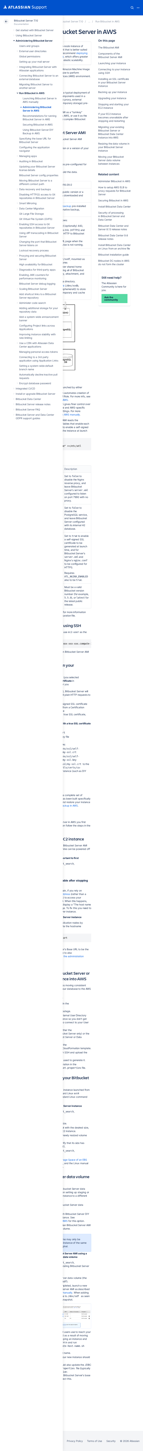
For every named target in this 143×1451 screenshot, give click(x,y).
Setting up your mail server (34, 61)
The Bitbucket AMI (108, 47)
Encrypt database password (35, 383)
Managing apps (28, 156)
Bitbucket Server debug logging (37, 283)
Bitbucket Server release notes (33, 404)
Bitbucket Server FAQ (28, 409)
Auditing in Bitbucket (31, 161)
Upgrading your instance (112, 98)
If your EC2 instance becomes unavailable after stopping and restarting (113, 117)
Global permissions (29, 56)
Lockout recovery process (34, 250)
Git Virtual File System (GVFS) (35, 218)
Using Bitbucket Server (29, 35)
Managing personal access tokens (38, 351)
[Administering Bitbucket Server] (89, 21)
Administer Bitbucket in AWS (114, 181)
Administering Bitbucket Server (34, 40)
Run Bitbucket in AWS (31, 93)
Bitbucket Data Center (28, 398)
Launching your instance (112, 63)
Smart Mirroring (28, 203)
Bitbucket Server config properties (38, 175)
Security (111, 1440)
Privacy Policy (75, 1440)
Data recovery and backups (35, 189)
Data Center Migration (31, 208)
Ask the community (111, 298)
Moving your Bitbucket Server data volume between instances (111, 160)
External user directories (32, 51)
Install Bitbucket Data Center (114, 206)
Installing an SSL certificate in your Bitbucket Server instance (113, 82)
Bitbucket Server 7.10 (26, 20)
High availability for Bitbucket (35, 264)
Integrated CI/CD (25, 388)
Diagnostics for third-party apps (37, 269)
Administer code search (32, 302)
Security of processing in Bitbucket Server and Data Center (111, 216)
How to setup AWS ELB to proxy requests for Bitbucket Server (114, 191)
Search (132, 7)
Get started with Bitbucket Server (35, 30)
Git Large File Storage (31, 213)
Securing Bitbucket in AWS (38, 124)
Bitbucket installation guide (113, 254)
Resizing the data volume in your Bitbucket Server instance (113, 147)
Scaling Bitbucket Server (33, 288)
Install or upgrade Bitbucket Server (35, 393)
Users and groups (29, 45)
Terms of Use (94, 1440)
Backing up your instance (112, 92)
